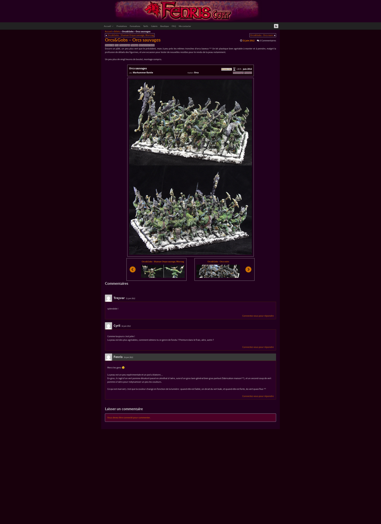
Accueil (108, 31)
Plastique (134, 45)
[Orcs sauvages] (190, 167)
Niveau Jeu (109, 45)
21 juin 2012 (130, 298)
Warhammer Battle (146, 45)
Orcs (117, 45)
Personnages (125, 45)
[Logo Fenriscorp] (188, 10)
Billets (117, 31)
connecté (128, 417)
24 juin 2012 (126, 326)
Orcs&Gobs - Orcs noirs (261, 35)
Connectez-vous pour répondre (258, 315)
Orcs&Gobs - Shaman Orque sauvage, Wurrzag (131, 35)
